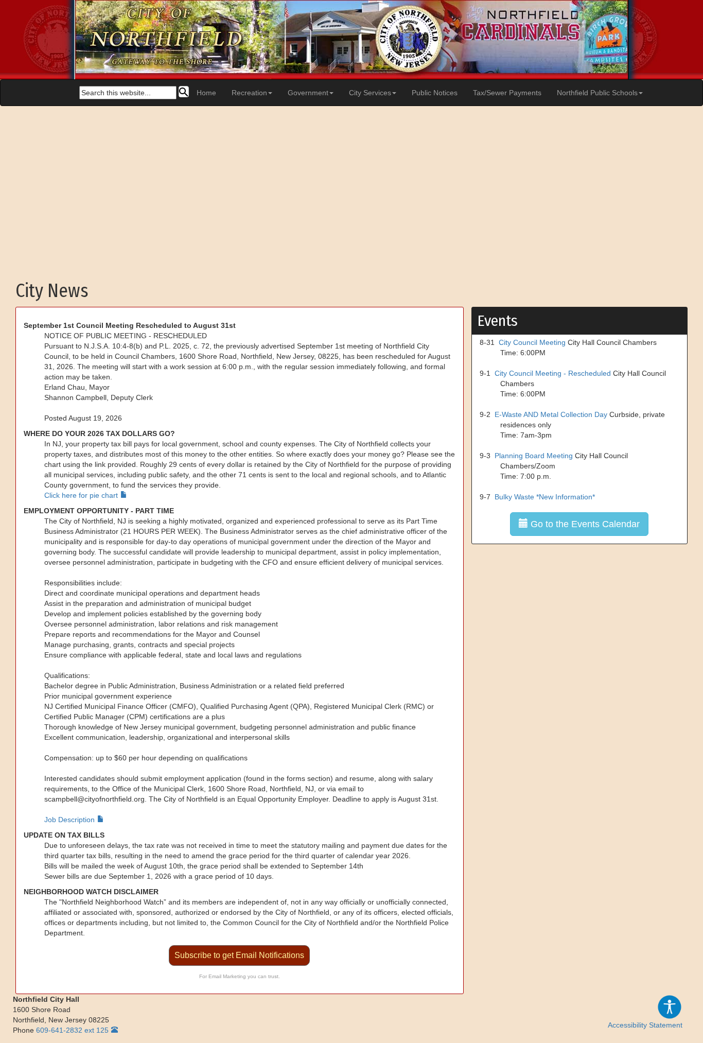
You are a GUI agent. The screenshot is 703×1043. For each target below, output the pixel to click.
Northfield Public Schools (597, 93)
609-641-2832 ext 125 (72, 1030)
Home (206, 93)
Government (308, 93)
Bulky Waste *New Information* (545, 497)
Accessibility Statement (645, 1025)
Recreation (249, 93)
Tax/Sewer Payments (507, 93)
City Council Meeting (532, 342)
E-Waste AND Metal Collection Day (551, 414)
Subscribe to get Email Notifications (239, 955)
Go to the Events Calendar (584, 524)
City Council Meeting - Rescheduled (553, 373)
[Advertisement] (351, 188)
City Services (370, 93)
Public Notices (435, 93)
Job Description (69, 819)
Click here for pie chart (81, 495)
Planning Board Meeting (534, 455)
